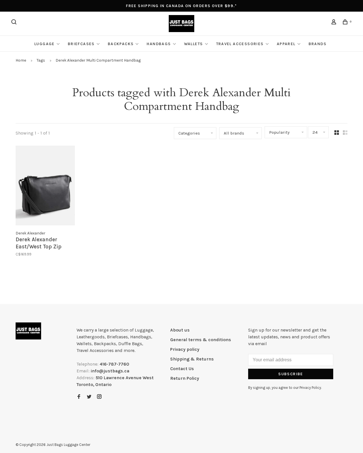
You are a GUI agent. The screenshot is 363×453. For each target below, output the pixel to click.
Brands (317, 43)
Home (21, 60)
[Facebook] (79, 397)
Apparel (286, 43)
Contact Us (182, 368)
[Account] (334, 22)
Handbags (159, 43)
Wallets (193, 43)
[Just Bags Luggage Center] (28, 331)
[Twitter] (89, 397)
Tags (41, 60)
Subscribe (290, 374)
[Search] (14, 22)
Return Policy (184, 378)
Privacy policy (184, 349)
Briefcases (81, 43)
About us (180, 330)
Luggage (44, 43)
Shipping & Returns (192, 359)
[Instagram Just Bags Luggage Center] (99, 397)
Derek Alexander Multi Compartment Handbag (98, 60)
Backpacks (121, 43)
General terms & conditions (200, 339)
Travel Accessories (240, 43)
